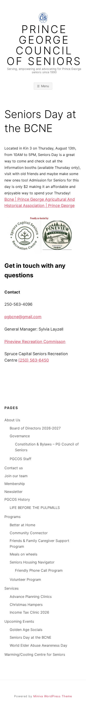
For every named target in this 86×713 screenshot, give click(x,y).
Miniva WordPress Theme (52, 696)
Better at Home (22, 525)
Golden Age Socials (26, 629)
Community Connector (29, 533)
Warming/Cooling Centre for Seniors (34, 654)
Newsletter (13, 491)
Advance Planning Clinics (31, 596)
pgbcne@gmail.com (22, 316)
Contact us (13, 468)
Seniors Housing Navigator (32, 562)
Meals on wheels (23, 554)
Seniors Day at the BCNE (30, 637)
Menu (45, 86)
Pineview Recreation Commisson (34, 341)
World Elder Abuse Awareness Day (38, 645)
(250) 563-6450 (33, 360)
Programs (12, 516)
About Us (12, 420)
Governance (20, 436)
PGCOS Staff (20, 459)
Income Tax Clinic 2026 (29, 612)
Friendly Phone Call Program (39, 570)
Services (11, 588)
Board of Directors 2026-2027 (35, 428)
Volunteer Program (25, 579)
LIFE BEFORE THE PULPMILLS (35, 507)
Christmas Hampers (26, 604)
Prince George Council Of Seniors (44, 45)
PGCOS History (17, 499)
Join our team (16, 476)
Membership (14, 483)
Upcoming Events (19, 621)
